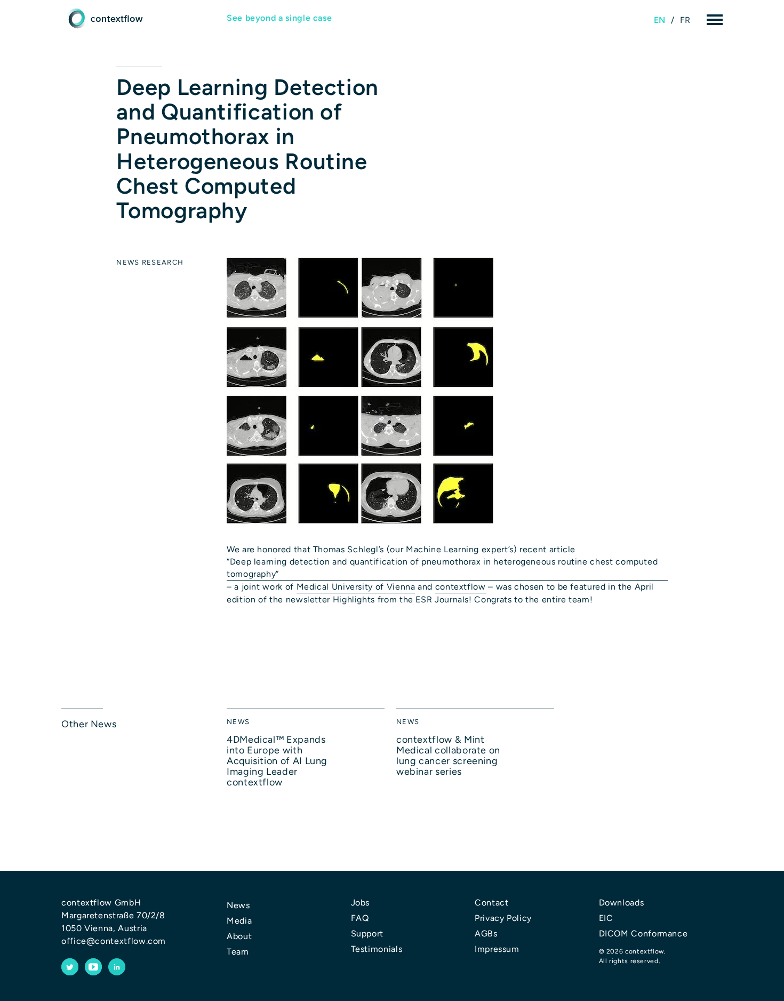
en (660, 20)
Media (239, 921)
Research (162, 262)
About (239, 936)
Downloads (621, 902)
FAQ (360, 918)
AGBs (486, 933)
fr (685, 20)
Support (367, 933)
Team (238, 952)
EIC (606, 918)
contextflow (460, 587)
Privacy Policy (503, 918)
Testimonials (377, 949)
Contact (491, 902)
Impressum (497, 949)
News (127, 262)
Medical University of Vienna (356, 587)
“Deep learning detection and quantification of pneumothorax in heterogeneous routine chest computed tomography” (442, 567)
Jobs (360, 902)
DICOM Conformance (643, 933)
